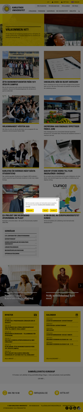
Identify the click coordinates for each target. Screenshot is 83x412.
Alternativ (30, 210)
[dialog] (41, 205)
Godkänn (53, 210)
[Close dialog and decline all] (57, 199)
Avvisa (45, 210)
